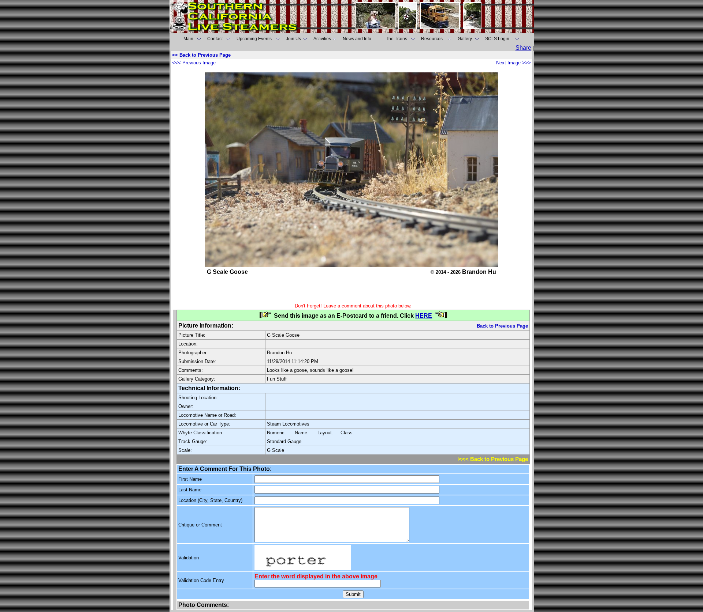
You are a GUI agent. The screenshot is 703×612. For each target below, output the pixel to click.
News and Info (357, 38)
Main (188, 38)
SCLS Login (497, 38)
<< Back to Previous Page (201, 55)
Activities (322, 38)
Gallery (465, 38)
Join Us (293, 38)
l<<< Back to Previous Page (492, 459)
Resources (432, 38)
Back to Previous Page (502, 326)
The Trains (396, 38)
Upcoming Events (254, 38)
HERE (423, 316)
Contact (215, 38)
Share (523, 48)
